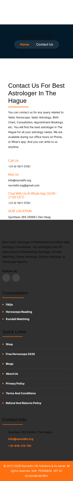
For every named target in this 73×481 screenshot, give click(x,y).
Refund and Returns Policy (23, 403)
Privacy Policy (15, 383)
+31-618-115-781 (19, 445)
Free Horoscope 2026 (20, 354)
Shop (9, 344)
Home (24, 44)
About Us (12, 373)
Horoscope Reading (19, 311)
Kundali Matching (17, 319)
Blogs (9, 363)
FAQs (9, 304)
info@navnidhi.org (20, 439)
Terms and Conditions (21, 393)
